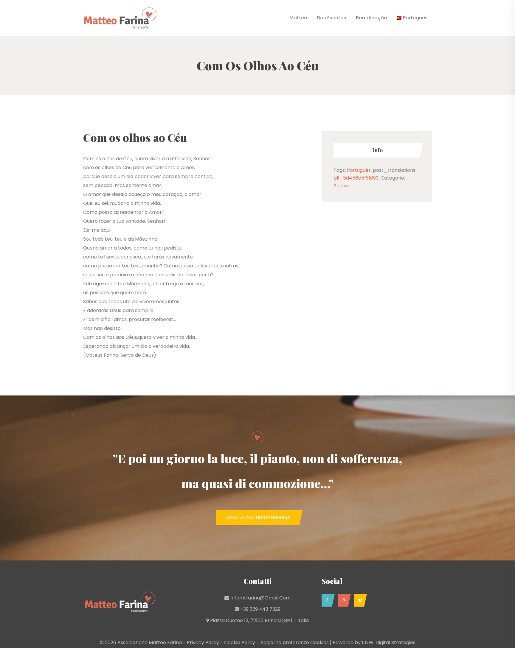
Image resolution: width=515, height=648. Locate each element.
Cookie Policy (239, 642)
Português (359, 170)
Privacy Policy (203, 642)
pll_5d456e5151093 (356, 178)
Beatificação (371, 17)
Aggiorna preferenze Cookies (294, 642)
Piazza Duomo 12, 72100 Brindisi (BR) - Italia (259, 620)
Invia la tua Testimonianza (258, 517)
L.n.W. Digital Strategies (388, 642)
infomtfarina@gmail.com (260, 597)
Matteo (298, 17)
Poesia (341, 185)
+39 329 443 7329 (260, 609)
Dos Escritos (331, 17)
